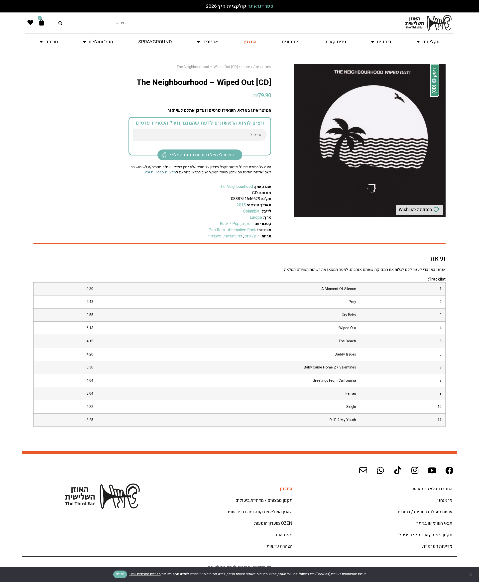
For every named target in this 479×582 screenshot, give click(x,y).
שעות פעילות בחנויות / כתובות (425, 512)
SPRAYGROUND (155, 41)
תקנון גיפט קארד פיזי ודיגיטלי (424, 534)
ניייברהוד (214, 236)
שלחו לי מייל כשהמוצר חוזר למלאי (202, 154)
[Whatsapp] (380, 470)
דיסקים (246, 67)
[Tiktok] (398, 470)
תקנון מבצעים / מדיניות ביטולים (263, 500)
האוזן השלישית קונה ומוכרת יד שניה (259, 512)
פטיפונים (291, 41)
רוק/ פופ (251, 236)
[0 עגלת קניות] (41, 22)
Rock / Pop (230, 224)
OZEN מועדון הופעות (273, 523)
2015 (241, 205)
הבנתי (120, 574)
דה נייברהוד (233, 236)
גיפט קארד (335, 41)
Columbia (251, 211)
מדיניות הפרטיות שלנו (159, 172)
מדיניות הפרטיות (437, 546)
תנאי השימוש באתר (434, 523)
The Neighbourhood (236, 187)
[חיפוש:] (92, 23)
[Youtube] (432, 470)
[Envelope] (363, 470)
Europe (256, 217)
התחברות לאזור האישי (431, 489)
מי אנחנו (444, 500)
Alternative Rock (242, 230)
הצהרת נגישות (279, 546)
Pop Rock (217, 230)
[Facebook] (449, 470)
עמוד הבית (263, 67)
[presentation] (92, 23)
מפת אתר (283, 534)
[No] (471, 574)
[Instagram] (415, 470)
